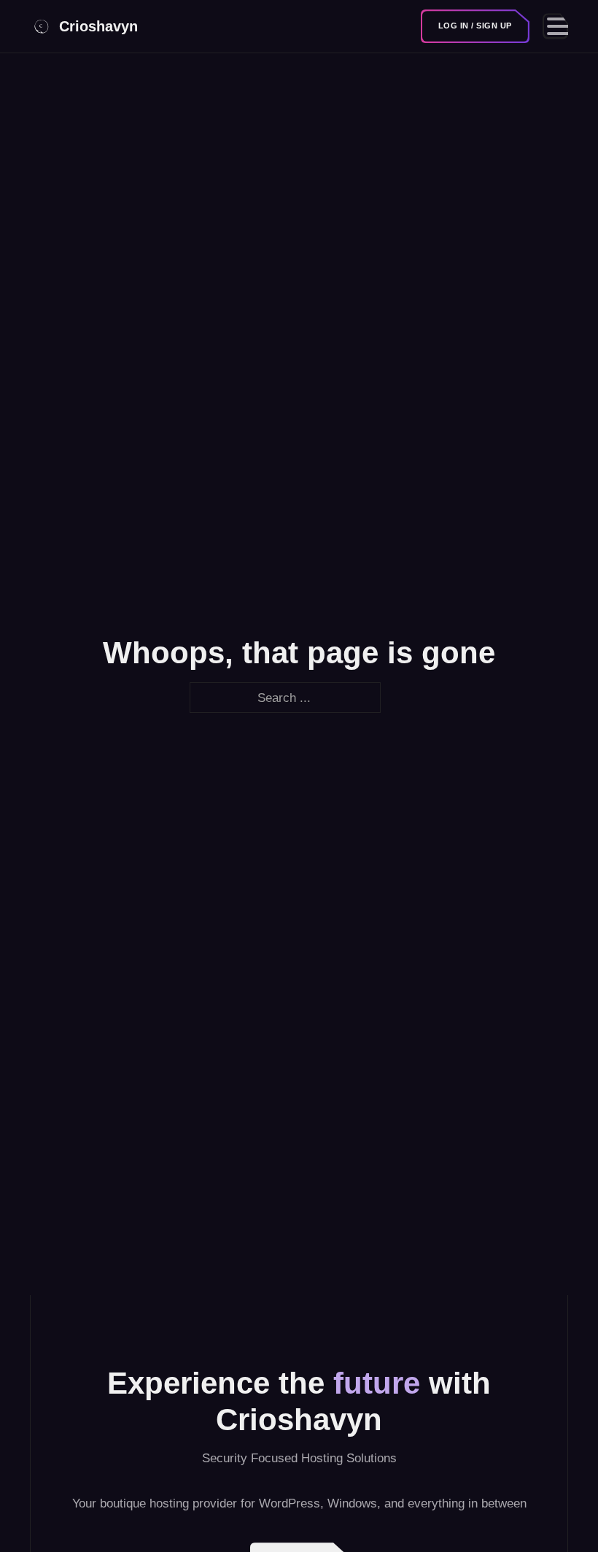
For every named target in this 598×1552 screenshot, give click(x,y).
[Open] (555, 26)
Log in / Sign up (475, 25)
